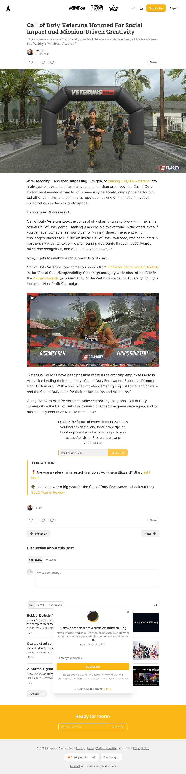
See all (34, 694)
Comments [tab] (35, 559)
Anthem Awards (46, 278)
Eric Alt (40, 50)
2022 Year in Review (48, 492)
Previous (41, 533)
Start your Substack (83, 757)
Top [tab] (31, 605)
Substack (75, 766)
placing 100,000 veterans (129, 181)
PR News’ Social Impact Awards (133, 267)
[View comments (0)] (43, 62)
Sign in (174, 8)
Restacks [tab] (51, 559)
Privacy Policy (120, 678)
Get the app (111, 757)
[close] (128, 612)
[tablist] (42, 559)
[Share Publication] (141, 8)
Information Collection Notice (92, 678)
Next (147, 533)
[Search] (133, 8)
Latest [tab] (40, 605)
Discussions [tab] (55, 605)
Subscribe (156, 8)
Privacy (80, 748)
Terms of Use (111, 674)
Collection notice (106, 748)
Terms (90, 748)
